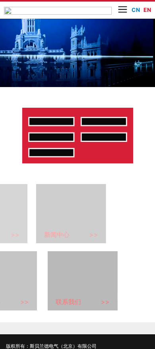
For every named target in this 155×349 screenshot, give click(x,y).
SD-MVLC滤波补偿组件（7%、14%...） (110, 146)
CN (136, 9)
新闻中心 (82, 311)
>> (39, 311)
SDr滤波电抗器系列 (111, 178)
